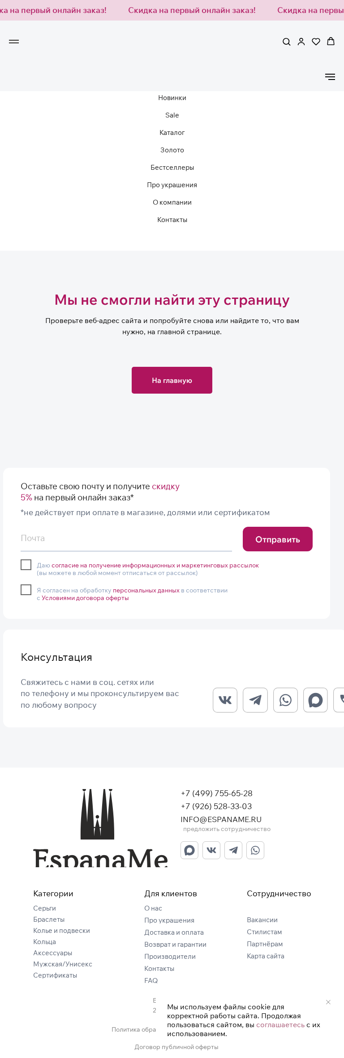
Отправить (277, 539)
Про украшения (172, 185)
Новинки (172, 97)
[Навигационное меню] (14, 41)
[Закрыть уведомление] (328, 1002)
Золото (172, 150)
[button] (286, 41)
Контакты (172, 219)
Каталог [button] (172, 132)
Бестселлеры (172, 167)
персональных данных (146, 590)
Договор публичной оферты (176, 1047)
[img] (100, 828)
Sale (172, 115)
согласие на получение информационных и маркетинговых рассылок (155, 565)
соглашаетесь (280, 1024)
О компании (172, 202)
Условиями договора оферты (85, 597)
